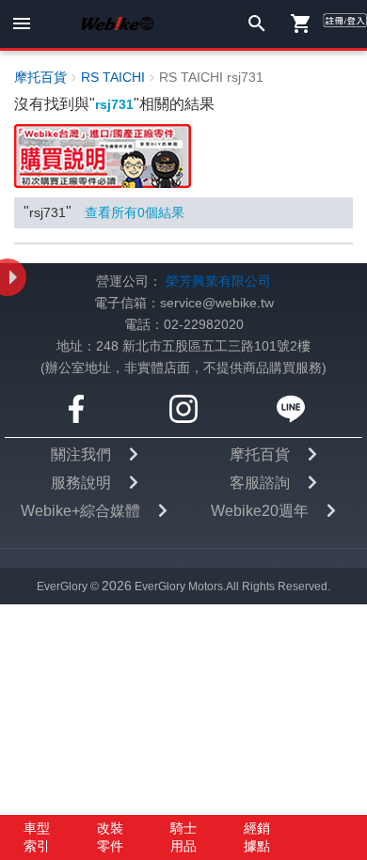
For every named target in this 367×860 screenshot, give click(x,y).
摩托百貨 (260, 454)
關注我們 (81, 454)
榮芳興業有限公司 (218, 281)
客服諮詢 (260, 483)
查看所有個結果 (134, 213)
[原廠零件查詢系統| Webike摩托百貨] (102, 156)
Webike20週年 (260, 511)
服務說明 (81, 483)
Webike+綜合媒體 (80, 511)
